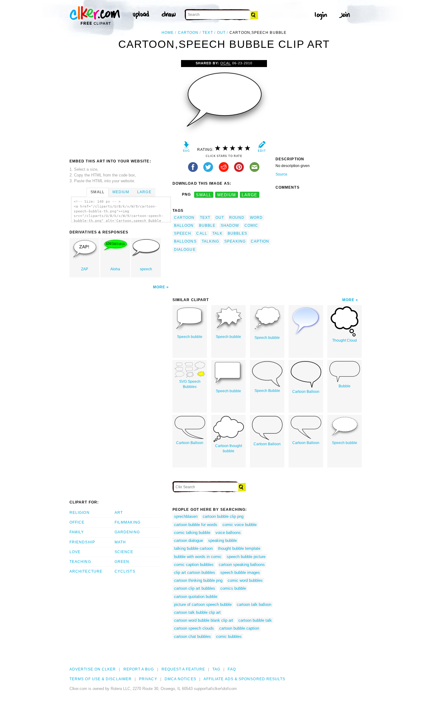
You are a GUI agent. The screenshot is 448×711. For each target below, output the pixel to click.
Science (124, 552)
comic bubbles (229, 636)
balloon (184, 225)
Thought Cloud (344, 340)
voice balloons (228, 532)
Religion (79, 512)
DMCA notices (180, 679)
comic (251, 225)
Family (76, 532)
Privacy (148, 679)
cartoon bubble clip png (223, 516)
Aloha (115, 269)
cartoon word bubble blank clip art (203, 620)
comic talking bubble (192, 532)
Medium (120, 192)
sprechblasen (185, 516)
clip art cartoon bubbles (194, 572)
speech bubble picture (246, 556)
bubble (207, 225)
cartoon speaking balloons (242, 564)
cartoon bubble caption (239, 628)
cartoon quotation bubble (195, 596)
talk (217, 233)
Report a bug (138, 669)
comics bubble (233, 588)
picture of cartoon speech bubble (203, 604)
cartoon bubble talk (255, 620)
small (203, 194)
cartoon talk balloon (254, 604)
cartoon (188, 32)
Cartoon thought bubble (228, 448)
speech (146, 269)
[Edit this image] (261, 148)
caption (260, 241)
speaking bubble (222, 540)
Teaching (80, 562)
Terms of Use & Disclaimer (100, 679)
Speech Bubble (267, 391)
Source (281, 174)
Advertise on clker (92, 669)
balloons (185, 241)
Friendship (82, 542)
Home (168, 32)
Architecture (85, 571)
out (221, 32)
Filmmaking (127, 522)
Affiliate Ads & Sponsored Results (245, 679)
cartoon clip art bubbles (194, 588)
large (249, 194)
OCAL (225, 63)
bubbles (237, 233)
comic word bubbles (245, 580)
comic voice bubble (239, 524)
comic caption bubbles (194, 564)
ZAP (84, 269)
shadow (230, 225)
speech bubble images (240, 572)
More (159, 287)
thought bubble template (239, 548)
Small (97, 192)
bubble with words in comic (198, 556)
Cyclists (125, 571)
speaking (235, 241)
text (207, 32)
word (256, 217)
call (201, 233)
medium (226, 194)
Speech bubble (189, 337)
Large (144, 192)
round (236, 217)
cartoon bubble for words (195, 524)
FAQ (232, 669)
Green (122, 562)
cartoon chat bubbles (192, 636)
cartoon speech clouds (194, 628)
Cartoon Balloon (305, 391)
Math (120, 542)
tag (216, 669)
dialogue (185, 249)
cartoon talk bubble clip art (197, 612)
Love (74, 552)
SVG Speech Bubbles (190, 384)
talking (210, 241)
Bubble (344, 386)
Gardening (127, 532)
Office (76, 522)
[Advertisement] (120, 105)
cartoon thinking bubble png (198, 580)
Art (119, 512)
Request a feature (183, 669)
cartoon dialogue (188, 540)
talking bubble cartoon (193, 548)
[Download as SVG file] (186, 148)
